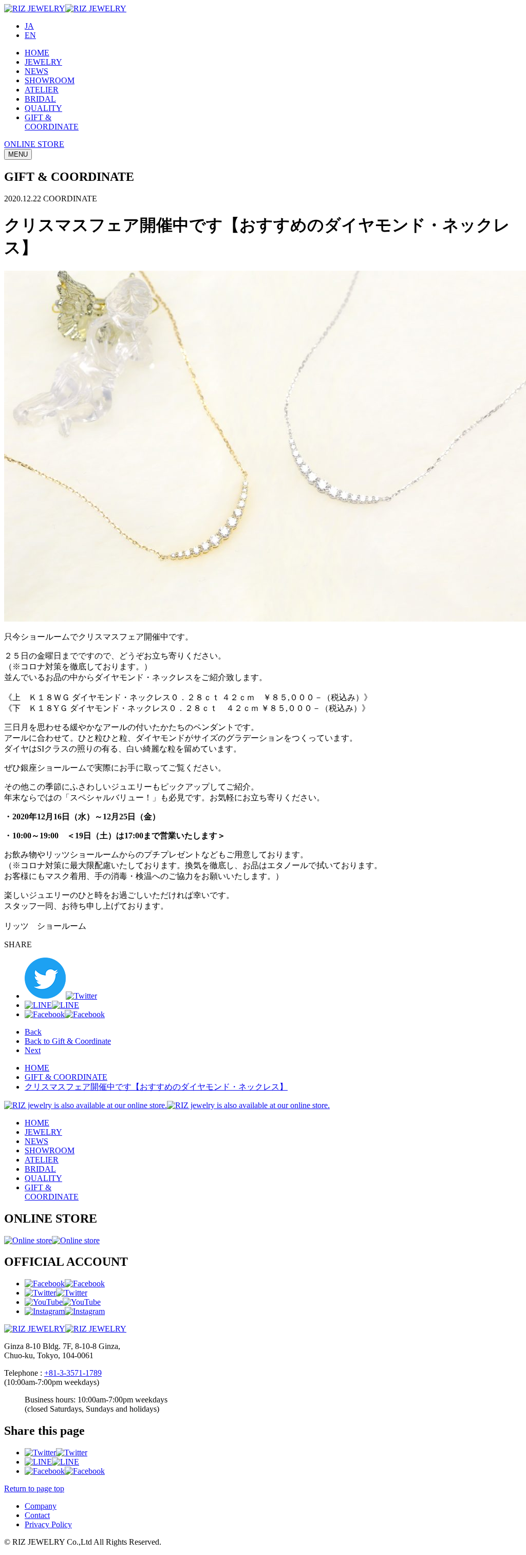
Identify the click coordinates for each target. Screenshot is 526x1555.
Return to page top (34, 1488)
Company (41, 1506)
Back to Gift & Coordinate (68, 1041)
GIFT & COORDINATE (66, 1077)
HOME (37, 1067)
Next (33, 1050)
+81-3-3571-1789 (73, 1373)
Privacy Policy (48, 1524)
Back (33, 1031)
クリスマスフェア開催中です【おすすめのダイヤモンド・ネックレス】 (156, 1086)
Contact (37, 1515)
